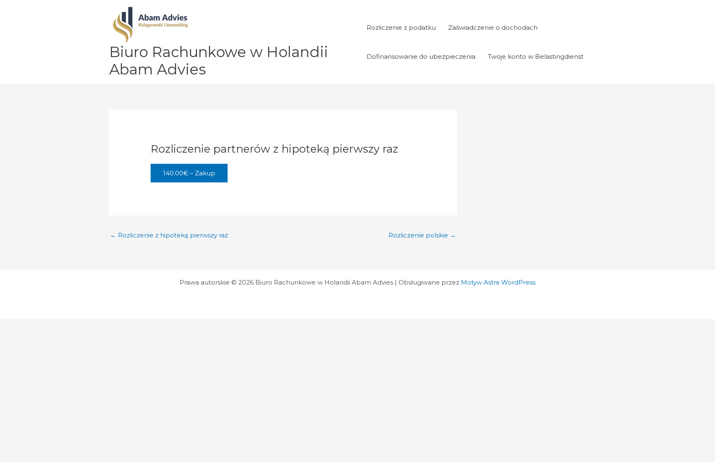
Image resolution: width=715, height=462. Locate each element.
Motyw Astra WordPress (498, 282)
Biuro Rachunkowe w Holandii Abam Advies (218, 60)
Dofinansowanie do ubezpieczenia (421, 56)
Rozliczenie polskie (422, 235)
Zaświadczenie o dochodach (492, 27)
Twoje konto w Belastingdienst (535, 56)
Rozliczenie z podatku (401, 27)
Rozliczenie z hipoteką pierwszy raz (169, 235)
